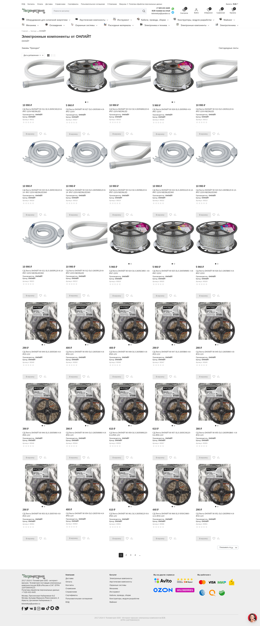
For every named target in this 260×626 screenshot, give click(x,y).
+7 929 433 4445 (163, 8)
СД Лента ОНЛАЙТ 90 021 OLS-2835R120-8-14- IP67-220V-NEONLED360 (43, 272)
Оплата (40, 4)
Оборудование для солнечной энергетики (47, 20)
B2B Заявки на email (161, 11)
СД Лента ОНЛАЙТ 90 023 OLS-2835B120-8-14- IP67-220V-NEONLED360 (216, 191)
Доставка (49, 4)
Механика (31, 25)
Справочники (60, 4)
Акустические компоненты (92, 20)
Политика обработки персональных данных (145, 4)
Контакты (31, 4)
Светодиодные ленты (228, 48)
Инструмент (123, 20)
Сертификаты (73, 4)
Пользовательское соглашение (93, 4)
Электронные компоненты (193, 25)
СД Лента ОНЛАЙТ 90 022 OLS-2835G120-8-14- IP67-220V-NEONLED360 (173, 191)
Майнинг (228, 20)
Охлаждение (56, 25)
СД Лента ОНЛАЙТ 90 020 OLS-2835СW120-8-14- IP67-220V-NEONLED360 (42, 191)
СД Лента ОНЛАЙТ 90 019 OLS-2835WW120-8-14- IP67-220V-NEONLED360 (86, 191)
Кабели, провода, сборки (153, 20)
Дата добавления (31, 55)
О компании (71, 588)
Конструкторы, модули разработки (195, 20)
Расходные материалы (119, 25)
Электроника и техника (155, 25)
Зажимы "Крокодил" (31, 48)
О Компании (112, 4)
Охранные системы (85, 25)
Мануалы (122, 4)
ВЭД (23, 4)
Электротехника (228, 25)
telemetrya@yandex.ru (31, 604)
